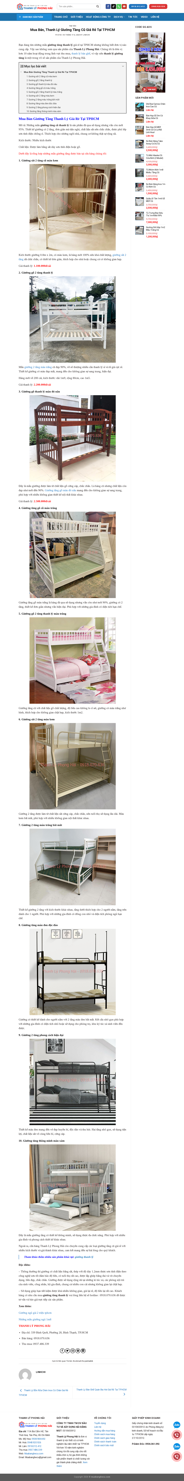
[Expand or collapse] (123, 66)
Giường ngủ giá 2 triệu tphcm (35, 1312)
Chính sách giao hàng (104, 1438)
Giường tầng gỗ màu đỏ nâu (60, 490)
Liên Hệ (155, 17)
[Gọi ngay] (176, 1434)
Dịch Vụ (118, 17)
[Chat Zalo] (176, 1424)
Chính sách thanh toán (105, 1441)
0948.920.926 (34, 1442)
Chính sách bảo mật (104, 1445)
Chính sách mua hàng (104, 1434)
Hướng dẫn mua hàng (104, 1430)
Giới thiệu (77, 17)
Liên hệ (97, 1427)
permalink (89, 1361)
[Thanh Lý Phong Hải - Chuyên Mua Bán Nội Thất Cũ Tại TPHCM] (35, 6)
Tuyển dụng (100, 1423)
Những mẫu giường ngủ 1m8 (35, 1319)
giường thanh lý (84, 1256)
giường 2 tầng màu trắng (38, 367)
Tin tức (133, 17)
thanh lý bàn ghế (81, 53)
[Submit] (97, 6)
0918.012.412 (34, 1446)
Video (144, 17)
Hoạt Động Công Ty (98, 17)
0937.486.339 (35, 1449)
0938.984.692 (38, 1439)
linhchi (86, 35)
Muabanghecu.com (33, 1453)
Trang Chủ (61, 17)
